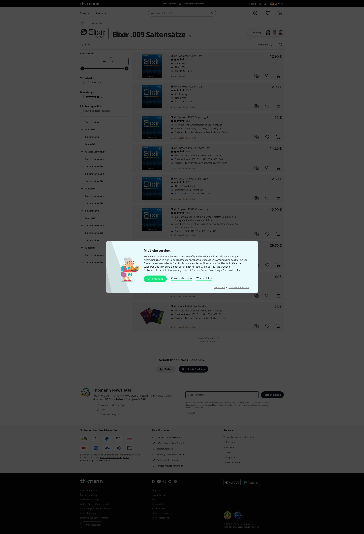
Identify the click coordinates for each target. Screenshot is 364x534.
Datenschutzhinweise (238, 287)
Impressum (219, 287)
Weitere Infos (204, 278)
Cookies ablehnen (181, 278)
